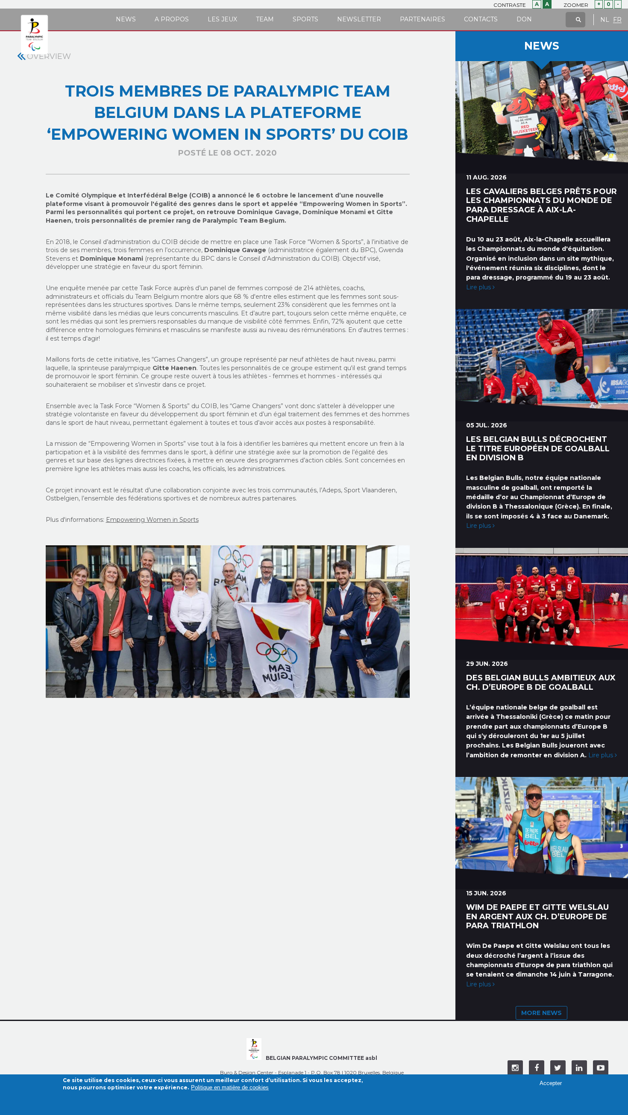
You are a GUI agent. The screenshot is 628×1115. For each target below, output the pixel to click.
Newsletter (359, 19)
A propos (172, 19)
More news (541, 1013)
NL (604, 20)
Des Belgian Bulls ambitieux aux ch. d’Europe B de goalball (541, 682)
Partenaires (422, 19)
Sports (305, 19)
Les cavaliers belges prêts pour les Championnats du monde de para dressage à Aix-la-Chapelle (541, 205)
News (126, 19)
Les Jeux (222, 19)
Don (524, 19)
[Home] (34, 35)
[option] (228, 622)
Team (265, 19)
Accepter (551, 1083)
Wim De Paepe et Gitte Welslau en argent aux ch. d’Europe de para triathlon (537, 917)
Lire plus (479, 287)
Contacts (481, 19)
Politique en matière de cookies (230, 1088)
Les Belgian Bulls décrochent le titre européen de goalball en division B (538, 449)
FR (617, 20)
